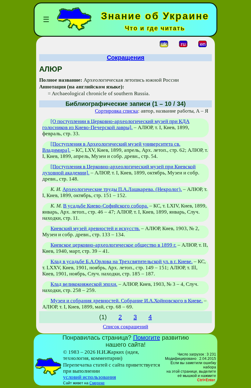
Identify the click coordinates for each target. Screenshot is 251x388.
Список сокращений (125, 327)
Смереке (97, 383)
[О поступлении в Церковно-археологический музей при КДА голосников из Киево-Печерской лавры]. (115, 124)
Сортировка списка (116, 111)
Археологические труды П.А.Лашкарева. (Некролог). (122, 189)
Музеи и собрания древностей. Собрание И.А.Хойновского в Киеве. (127, 301)
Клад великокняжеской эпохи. (84, 284)
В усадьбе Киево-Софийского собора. (105, 206)
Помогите (146, 337)
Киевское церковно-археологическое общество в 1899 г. (113, 245)
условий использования (89, 377)
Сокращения (125, 57)
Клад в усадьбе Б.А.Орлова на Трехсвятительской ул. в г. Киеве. (122, 261)
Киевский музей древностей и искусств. (95, 228)
